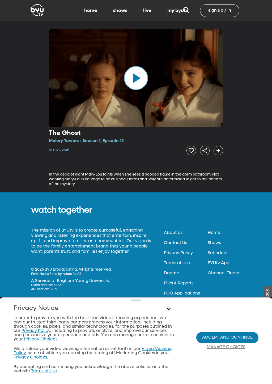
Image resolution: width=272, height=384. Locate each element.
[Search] (186, 10)
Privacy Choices (30, 357)
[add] (218, 150)
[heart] (191, 150)
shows (120, 10)
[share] (205, 150)
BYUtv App (218, 263)
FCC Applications (182, 293)
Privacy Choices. (41, 339)
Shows (214, 243)
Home (214, 233)
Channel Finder (224, 273)
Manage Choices (226, 347)
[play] (136, 78)
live (147, 10)
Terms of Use (177, 263)
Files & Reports (178, 283)
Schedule (217, 253)
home (90, 10)
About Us (173, 233)
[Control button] (168, 309)
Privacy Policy (178, 253)
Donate (171, 273)
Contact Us (175, 243)
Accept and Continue (227, 337)
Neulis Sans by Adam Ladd (60, 274)
